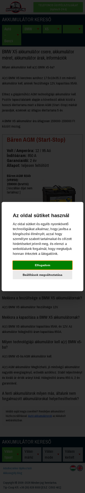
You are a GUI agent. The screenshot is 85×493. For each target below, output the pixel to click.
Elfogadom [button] (42, 265)
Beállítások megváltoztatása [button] (42, 274)
